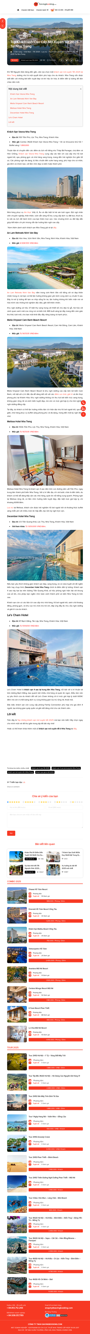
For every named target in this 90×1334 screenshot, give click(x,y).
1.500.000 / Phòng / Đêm (56, 980)
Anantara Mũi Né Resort (38, 968)
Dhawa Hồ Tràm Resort (38, 889)
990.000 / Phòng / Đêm (56, 1020)
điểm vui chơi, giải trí (64, 394)
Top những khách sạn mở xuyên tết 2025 (35, 720)
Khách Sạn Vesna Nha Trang (22, 94)
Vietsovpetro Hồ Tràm (38, 949)
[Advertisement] (45, 747)
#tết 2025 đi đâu (31, 859)
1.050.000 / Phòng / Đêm (56, 1040)
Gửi (11, 833)
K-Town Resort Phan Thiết (39, 1008)
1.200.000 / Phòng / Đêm (56, 921)
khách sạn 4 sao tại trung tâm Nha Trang (66, 768)
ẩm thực (27, 212)
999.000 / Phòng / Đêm (56, 901)
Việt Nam (27, 52)
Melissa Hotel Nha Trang (20, 108)
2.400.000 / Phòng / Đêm (56, 960)
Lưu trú (44, 52)
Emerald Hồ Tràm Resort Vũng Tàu (43, 909)
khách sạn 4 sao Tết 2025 (40, 768)
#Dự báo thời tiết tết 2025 (30, 872)
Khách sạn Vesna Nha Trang (31, 154)
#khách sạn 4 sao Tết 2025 (29, 60)
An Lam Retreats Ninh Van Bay (23, 98)
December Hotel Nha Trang (22, 113)
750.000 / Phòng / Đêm (56, 941)
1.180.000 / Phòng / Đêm (55, 1000)
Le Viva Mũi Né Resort (38, 1028)
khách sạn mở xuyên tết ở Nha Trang (20, 772)
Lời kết (11, 122)
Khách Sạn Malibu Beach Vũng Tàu (43, 929)
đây (54, 227)
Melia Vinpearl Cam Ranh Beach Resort (27, 103)
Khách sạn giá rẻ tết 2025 (45, 772)
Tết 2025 (36, 52)
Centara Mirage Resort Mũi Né (41, 988)
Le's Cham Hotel (16, 117)
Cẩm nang (18, 52)
